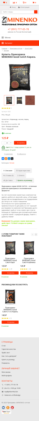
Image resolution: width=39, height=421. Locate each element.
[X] (12, 158)
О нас (4, 346)
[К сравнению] (14, 276)
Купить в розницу (8, 360)
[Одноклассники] (6, 158)
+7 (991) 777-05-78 (18, 29)
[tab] (21, 175)
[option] (9, 100)
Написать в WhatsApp (12, 395)
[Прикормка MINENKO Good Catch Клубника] (28, 247)
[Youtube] (12, 407)
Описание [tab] (8, 171)
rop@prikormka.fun (11, 392)
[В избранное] (17, 276)
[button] (32, 234)
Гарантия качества (9, 349)
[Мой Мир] (9, 158)
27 (11, 269)
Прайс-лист (6, 353)
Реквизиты (6, 363)
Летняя (11, 163)
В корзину (21, 143)
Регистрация (25, 7)
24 (30, 269)
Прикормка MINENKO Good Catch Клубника (28, 260)
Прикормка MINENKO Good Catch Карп (10, 260)
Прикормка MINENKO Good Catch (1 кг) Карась (10, 310)
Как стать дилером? (9, 356)
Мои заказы (6, 372)
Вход (13, 7)
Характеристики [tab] (24, 171)
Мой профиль (7, 375)
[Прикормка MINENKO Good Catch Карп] (10, 247)
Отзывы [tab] (9, 175)
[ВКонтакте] (3, 158)
